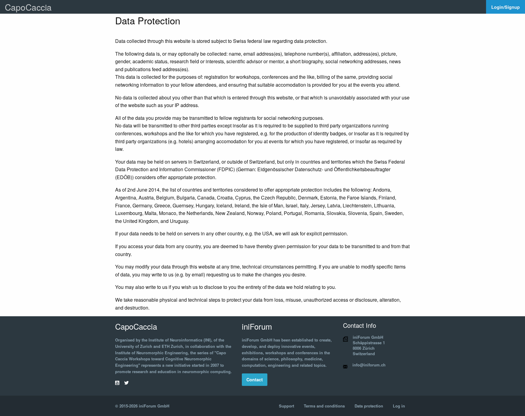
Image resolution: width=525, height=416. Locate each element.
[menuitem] (505, 7)
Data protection (369, 406)
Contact (254, 379)
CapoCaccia (28, 7)
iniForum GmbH (154, 406)
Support (286, 406)
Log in (399, 406)
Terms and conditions (324, 406)
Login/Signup (505, 7)
